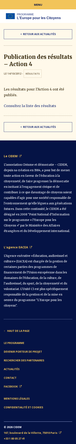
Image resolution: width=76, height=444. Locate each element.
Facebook (11, 386)
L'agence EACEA (16, 247)
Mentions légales (17, 398)
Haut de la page (18, 331)
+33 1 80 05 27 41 (14, 438)
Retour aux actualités (39, 34)
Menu (38, 5)
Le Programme (14, 343)
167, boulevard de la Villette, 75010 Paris (30, 433)
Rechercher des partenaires (24, 360)
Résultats (33, 73)
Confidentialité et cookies (23, 407)
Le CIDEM (11, 156)
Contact (10, 378)
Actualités (11, 369)
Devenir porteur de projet (23, 352)
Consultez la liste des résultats (30, 106)
